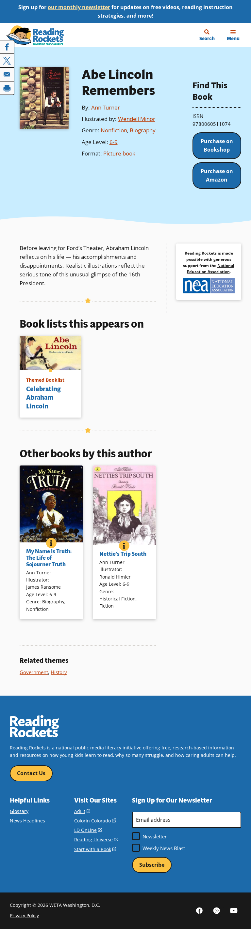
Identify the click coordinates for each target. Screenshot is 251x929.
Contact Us (31, 773)
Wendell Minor (136, 119)
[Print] (7, 88)
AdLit (82, 811)
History (59, 672)
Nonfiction (114, 130)
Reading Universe (96, 839)
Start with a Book (95, 849)
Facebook (199, 910)
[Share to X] (7, 60)
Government (34, 672)
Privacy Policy (24, 915)
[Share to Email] (7, 74)
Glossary (19, 811)
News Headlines (27, 821)
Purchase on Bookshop (217, 145)
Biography (143, 130)
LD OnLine (88, 830)
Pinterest (216, 910)
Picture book (119, 153)
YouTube (234, 910)
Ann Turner (105, 107)
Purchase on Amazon (217, 175)
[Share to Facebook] (7, 47)
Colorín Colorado (95, 821)
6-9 (113, 142)
